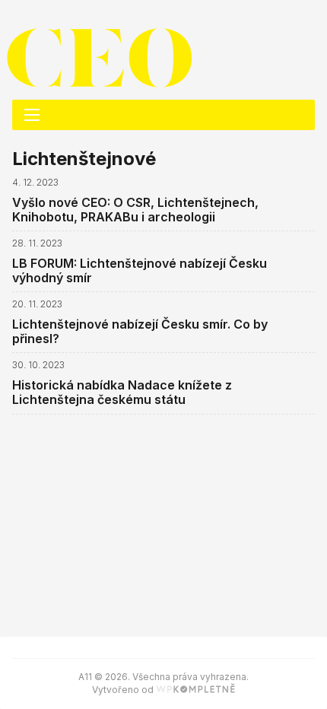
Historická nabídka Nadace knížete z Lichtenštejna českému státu (122, 392)
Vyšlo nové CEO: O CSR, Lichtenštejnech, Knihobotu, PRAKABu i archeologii (135, 209)
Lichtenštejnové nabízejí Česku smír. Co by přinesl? (140, 331)
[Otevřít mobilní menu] (32, 115)
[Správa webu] (195, 689)
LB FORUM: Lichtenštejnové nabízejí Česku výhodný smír (139, 270)
